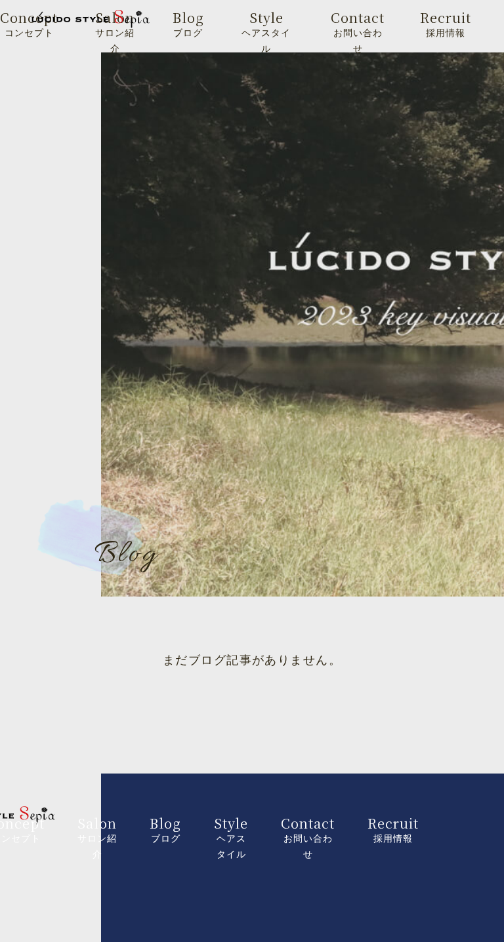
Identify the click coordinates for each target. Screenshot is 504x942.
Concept (29, 23)
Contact (358, 31)
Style (266, 31)
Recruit (445, 23)
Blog (188, 23)
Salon (115, 31)
